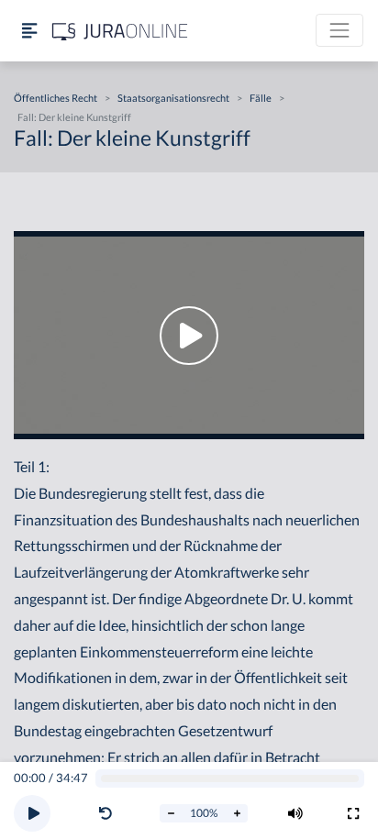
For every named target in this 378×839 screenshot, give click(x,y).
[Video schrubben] (230, 779)
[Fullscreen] (353, 813)
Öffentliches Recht (55, 98)
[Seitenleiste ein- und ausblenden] (29, 30)
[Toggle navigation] (339, 30)
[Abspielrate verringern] (171, 813)
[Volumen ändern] (295, 813)
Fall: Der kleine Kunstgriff (74, 117)
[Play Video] (189, 335)
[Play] (32, 813)
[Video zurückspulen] (105, 813)
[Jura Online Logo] (120, 30)
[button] (109, 813)
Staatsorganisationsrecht (173, 98)
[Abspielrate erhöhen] (237, 813)
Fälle (261, 98)
